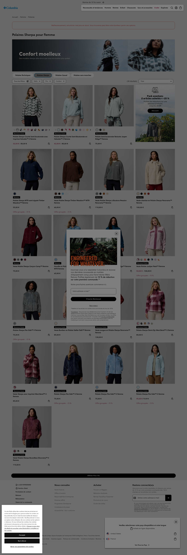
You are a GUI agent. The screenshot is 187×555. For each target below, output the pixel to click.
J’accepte (22, 535)
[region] (22, 529)
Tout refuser (22, 541)
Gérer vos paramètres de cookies (22, 547)
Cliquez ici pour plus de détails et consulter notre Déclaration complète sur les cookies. (21, 528)
